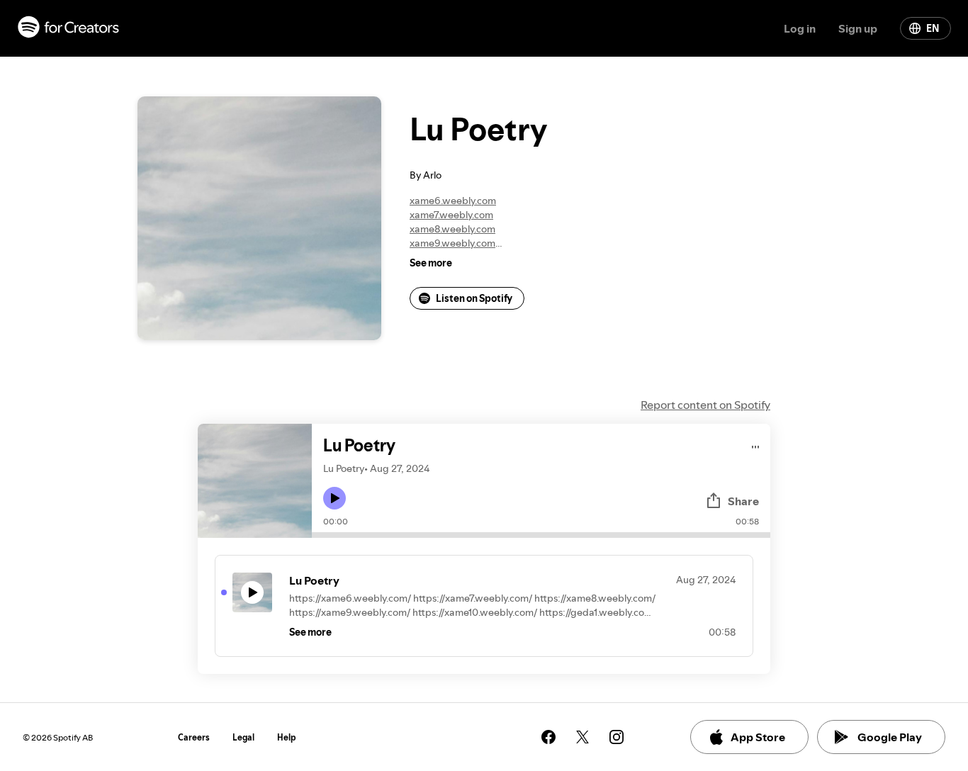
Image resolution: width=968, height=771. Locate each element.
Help (286, 737)
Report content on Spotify (705, 404)
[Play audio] (756, 445)
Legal (243, 737)
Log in (800, 28)
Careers (194, 737)
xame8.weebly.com (452, 229)
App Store (758, 737)
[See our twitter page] (582, 736)
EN (932, 28)
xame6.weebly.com (453, 200)
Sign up (857, 28)
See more (431, 263)
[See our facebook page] (548, 736)
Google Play (889, 737)
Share (743, 501)
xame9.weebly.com (452, 243)
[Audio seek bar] (541, 535)
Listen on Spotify (474, 298)
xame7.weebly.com (451, 215)
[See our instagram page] (616, 736)
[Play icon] (334, 498)
